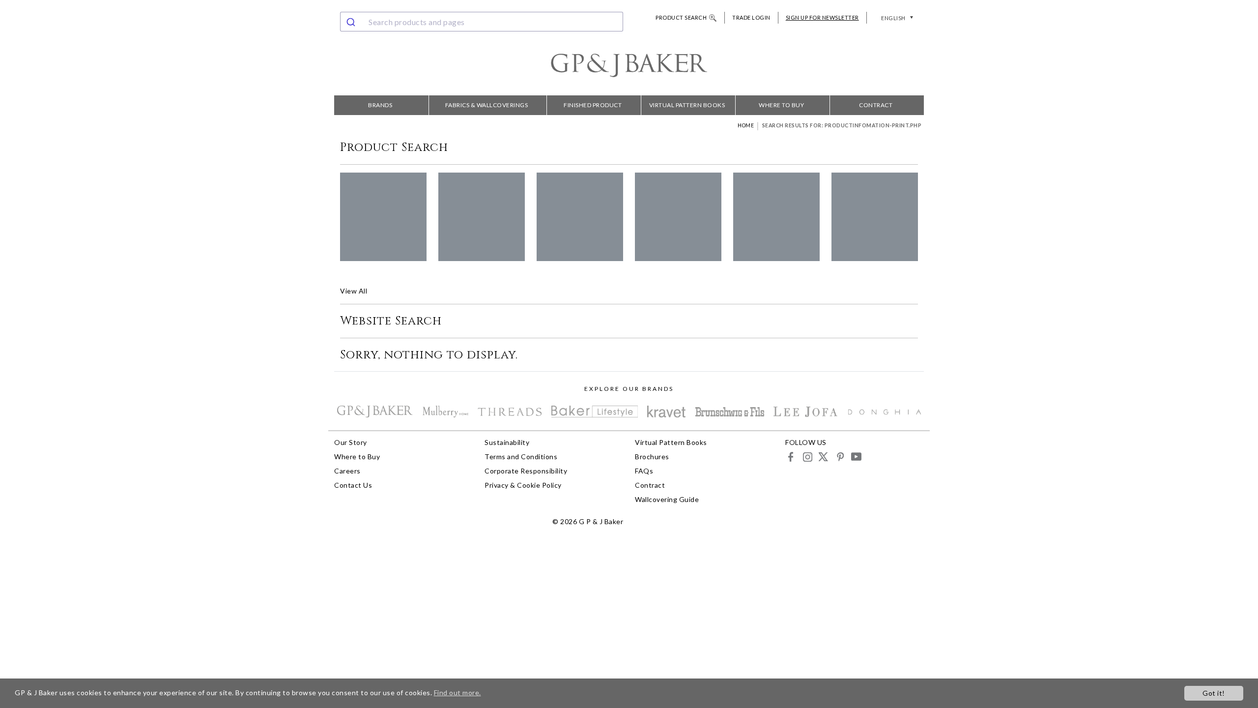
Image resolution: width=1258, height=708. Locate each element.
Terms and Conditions (521, 456)
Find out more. (457, 692)
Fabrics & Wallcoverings (486, 105)
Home (746, 125)
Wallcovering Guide (667, 499)
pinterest (839, 456)
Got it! (1213, 693)
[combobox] (481, 21)
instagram (807, 456)
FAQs (644, 471)
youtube (855, 456)
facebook (791, 456)
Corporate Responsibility (526, 471)
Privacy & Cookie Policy (523, 485)
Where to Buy (781, 105)
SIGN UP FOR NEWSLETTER (822, 17)
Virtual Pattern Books (687, 105)
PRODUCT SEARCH (681, 17)
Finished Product (593, 105)
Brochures (652, 456)
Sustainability (507, 442)
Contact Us (353, 485)
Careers (347, 471)
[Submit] (352, 21)
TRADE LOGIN (751, 17)
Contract (875, 105)
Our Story (350, 442)
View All (353, 291)
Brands (380, 105)
